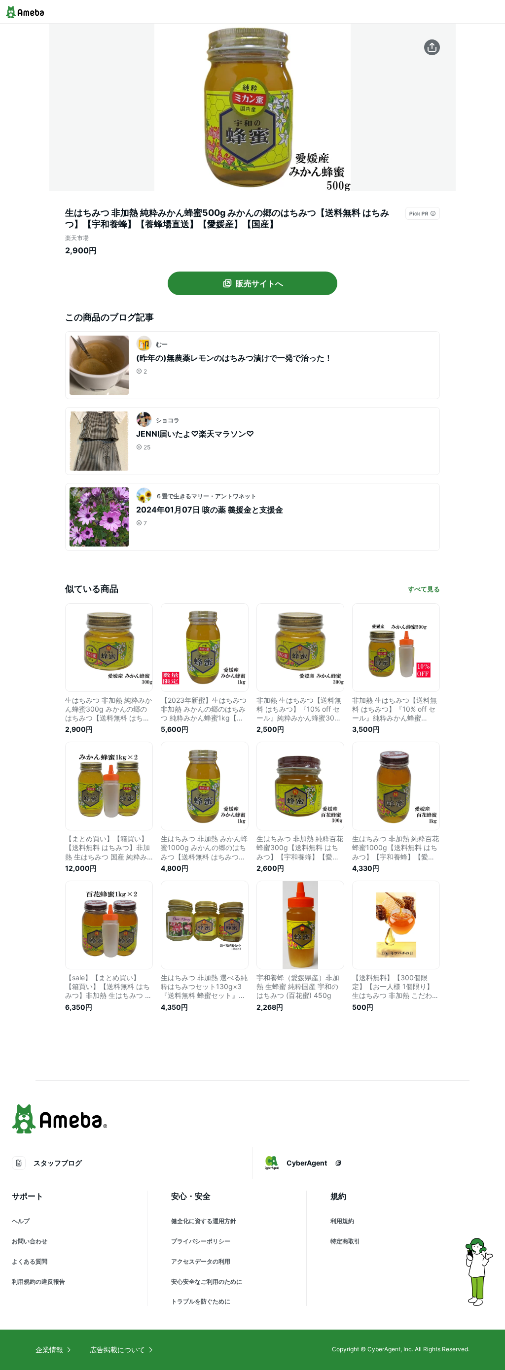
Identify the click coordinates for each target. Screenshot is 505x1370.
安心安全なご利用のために (206, 1281)
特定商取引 (345, 1241)
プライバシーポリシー (200, 1241)
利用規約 (342, 1221)
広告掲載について (117, 1349)
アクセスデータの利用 (200, 1261)
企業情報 (49, 1349)
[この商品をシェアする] (432, 47)
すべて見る (424, 589)
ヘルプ (21, 1221)
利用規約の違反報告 (38, 1281)
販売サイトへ (259, 283)
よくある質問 (29, 1261)
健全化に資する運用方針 (203, 1221)
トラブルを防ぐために (200, 1301)
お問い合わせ (29, 1241)
